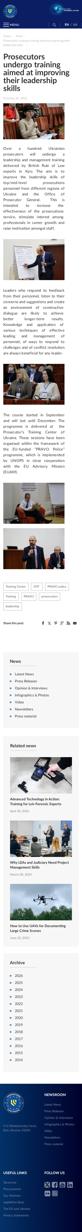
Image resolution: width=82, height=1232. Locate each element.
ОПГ (36, 586)
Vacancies (9, 1182)
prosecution (49, 596)
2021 (19, 1011)
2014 (19, 1060)
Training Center (16, 586)
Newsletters (24, 709)
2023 (19, 997)
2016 (19, 1046)
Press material (26, 716)
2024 (19, 990)
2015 (19, 1053)
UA (75, 24)
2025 (19, 983)
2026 (19, 976)
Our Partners (12, 1195)
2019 (19, 1025)
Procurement (12, 1189)
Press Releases (26, 681)
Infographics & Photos (32, 695)
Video (19, 702)
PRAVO (29, 596)
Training (11, 596)
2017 (19, 1039)
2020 (19, 1018)
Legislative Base (13, 1202)
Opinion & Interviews (31, 688)
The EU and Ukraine (16, 1209)
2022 (19, 1004)
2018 (19, 1032)
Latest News (24, 674)
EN (67, 24)
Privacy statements (16, 1215)
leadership (12, 606)
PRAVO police (56, 586)
